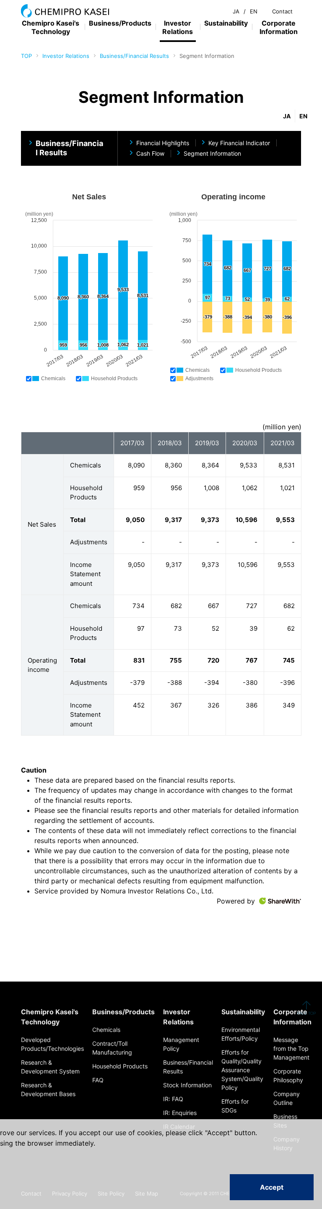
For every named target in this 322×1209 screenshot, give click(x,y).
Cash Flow (150, 153)
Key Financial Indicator (239, 142)
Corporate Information (279, 27)
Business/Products (120, 23)
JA (236, 11)
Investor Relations (65, 55)
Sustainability (226, 23)
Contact (282, 11)
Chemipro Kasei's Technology (50, 27)
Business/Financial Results (134, 55)
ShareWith (280, 901)
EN (253, 11)
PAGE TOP (306, 1007)
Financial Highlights (162, 142)
